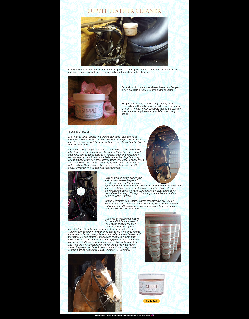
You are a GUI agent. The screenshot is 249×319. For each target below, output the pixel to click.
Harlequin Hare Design (142, 315)
